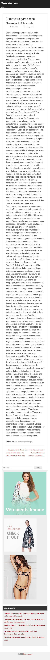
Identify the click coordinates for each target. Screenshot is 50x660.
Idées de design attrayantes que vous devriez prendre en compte (24, 626)
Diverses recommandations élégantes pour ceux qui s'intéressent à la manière (24, 614)
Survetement (10, 3)
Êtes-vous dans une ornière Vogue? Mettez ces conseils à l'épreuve (34, 453)
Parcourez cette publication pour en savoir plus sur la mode (24, 638)
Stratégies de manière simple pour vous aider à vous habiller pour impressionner (24, 620)
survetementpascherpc (23, 442)
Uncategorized (29, 27)
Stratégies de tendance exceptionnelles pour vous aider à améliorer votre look (15, 453)
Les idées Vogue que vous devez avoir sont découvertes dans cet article (20, 632)
